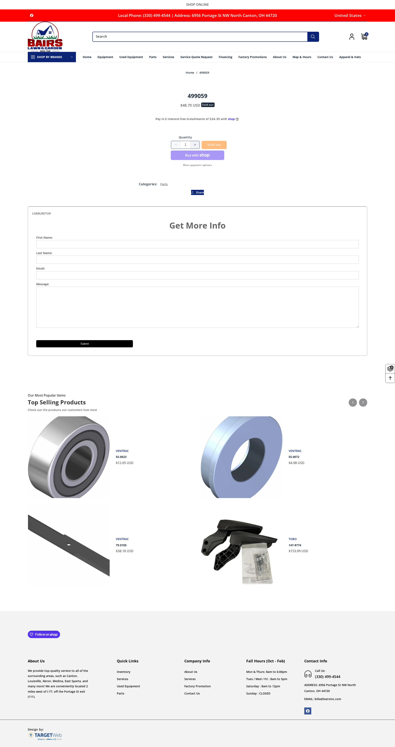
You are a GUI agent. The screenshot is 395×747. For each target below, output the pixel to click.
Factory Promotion (197, 686)
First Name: (44, 237)
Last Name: (44, 253)
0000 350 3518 (298, 457)
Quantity (185, 137)
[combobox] (206, 36)
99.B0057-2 (123, 457)
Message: (42, 284)
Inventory (123, 672)
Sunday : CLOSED (258, 693)
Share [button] (200, 192)
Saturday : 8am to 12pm (263, 686)
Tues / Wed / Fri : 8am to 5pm (266, 679)
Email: (40, 268)
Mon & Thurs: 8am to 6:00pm (266, 672)
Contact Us (192, 693)
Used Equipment (128, 686)
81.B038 (121, 545)
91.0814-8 (295, 545)
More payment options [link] (197, 165)
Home (190, 73)
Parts (164, 184)
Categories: (148, 184)
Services (122, 679)
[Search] (313, 36)
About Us (190, 672)
